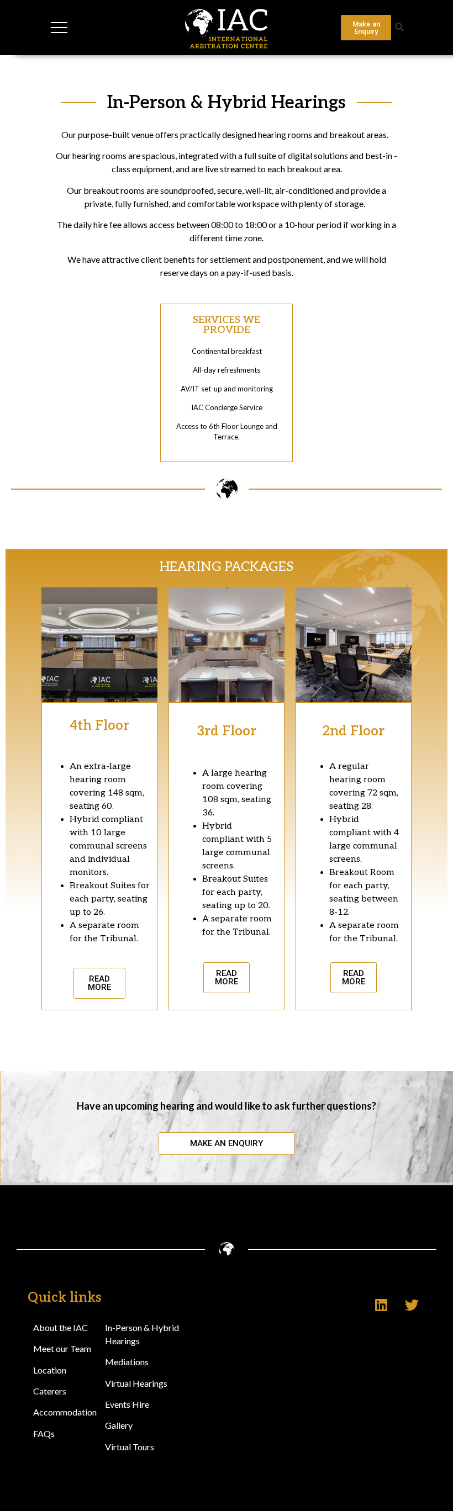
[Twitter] (411, 1305)
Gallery (119, 1425)
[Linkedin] (381, 1305)
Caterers (49, 1391)
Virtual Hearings (136, 1383)
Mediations (127, 1361)
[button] (399, 28)
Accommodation (65, 1412)
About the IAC (60, 1327)
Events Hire (127, 1404)
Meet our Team (62, 1348)
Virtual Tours (129, 1446)
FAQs (44, 1433)
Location (49, 1370)
